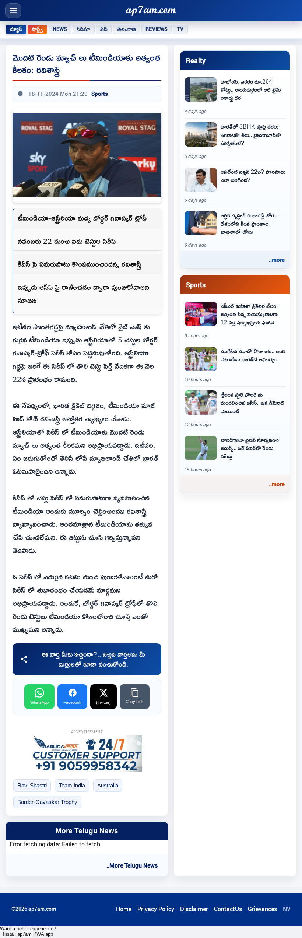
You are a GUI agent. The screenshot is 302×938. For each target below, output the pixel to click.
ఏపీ (104, 29)
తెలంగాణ (126, 29)
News (60, 29)
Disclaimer (194, 909)
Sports (99, 93)
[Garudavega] (87, 753)
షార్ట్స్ (37, 29)
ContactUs (228, 909)
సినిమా (83, 29)
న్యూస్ (16, 29)
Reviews (156, 29)
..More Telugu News (132, 865)
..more (277, 259)
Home (123, 909)
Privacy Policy (155, 909)
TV (180, 29)
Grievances (262, 909)
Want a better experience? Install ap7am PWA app (28, 931)
